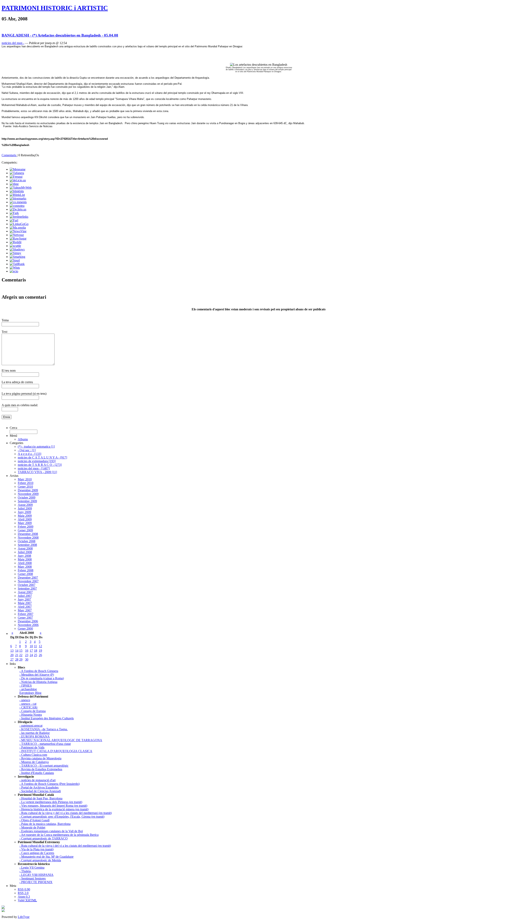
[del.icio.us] (18, 180)
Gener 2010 (25, 486)
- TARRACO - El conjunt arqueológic (43, 765)
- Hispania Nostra (30, 714)
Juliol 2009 (25, 508)
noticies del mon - (13, 43)
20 (12, 655)
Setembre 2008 (27, 545)
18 (35, 650)
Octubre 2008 (26, 541)
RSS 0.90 (24, 889)
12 (40, 646)
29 (20, 659)
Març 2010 (25, 479)
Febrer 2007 (25, 614)
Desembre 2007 (28, 577)
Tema (5, 320)
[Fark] (14, 213)
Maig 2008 (25, 559)
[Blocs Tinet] (3, 907)
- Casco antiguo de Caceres (36, 853)
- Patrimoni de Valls (31, 747)
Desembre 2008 (28, 534)
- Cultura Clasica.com (33, 754)
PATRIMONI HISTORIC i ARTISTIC (55, 8)
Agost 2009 (25, 504)
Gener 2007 (25, 617)
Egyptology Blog (30, 693)
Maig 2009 (25, 515)
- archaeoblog (28, 689)
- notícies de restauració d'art (37, 780)
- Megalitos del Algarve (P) (36, 674)
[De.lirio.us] (18, 209)
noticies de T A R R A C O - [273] (40, 464)
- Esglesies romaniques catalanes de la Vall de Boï (51, 831)
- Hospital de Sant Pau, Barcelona (40, 798)
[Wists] (15, 267)
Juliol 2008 (25, 552)
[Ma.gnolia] (18, 227)
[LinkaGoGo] (19, 224)
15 (20, 650)
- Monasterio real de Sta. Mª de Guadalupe (46, 856)
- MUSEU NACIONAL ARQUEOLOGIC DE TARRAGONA (60, 740)
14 (16, 650)
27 (12, 659)
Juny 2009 (24, 512)
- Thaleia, (25, 871)
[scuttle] (15, 245)
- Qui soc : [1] (27, 450)
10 (31, 646)
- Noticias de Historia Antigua (38, 682)
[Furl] (14, 220)
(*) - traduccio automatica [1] (36, 446)
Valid (27, 900)
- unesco (24, 700)
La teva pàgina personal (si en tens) (24, 393)
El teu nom (9, 370)
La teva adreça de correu (17, 382)
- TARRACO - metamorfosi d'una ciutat (45, 743)
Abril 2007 (25, 606)
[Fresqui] (16, 176)
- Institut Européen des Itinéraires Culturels (46, 718)
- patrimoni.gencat (30, 725)
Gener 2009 (25, 530)
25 (35, 655)
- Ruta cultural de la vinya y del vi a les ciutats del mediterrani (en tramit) (65, 813)
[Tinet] (3, 910)
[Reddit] (15, 242)
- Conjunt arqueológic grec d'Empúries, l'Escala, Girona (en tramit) (61, 816)
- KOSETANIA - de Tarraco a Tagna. (43, 729)
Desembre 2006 (28, 621)
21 (16, 655)
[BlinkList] (17, 195)
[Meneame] (17, 169)
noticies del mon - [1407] (34, 468)
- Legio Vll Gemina (31, 867)
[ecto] (14, 271)
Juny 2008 (24, 555)
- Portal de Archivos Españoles (39, 787)
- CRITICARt (28, 707)
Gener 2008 (25, 574)
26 (40, 655)
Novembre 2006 (28, 625)
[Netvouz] (17, 235)
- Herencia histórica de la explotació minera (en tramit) (53, 809)
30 (26, 659)
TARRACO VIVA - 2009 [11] (37, 472)
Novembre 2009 (28, 494)
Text (4, 331)
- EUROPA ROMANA (34, 736)
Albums (23, 439)
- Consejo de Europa (32, 711)
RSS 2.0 (23, 893)
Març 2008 (25, 566)
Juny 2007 (24, 599)
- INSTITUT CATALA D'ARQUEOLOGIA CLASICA (55, 751)
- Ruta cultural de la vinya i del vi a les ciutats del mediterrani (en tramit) (65, 845)
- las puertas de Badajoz (34, 733)
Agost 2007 (25, 592)
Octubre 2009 (26, 497)
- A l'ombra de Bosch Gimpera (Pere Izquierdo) (49, 784)
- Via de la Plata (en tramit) (36, 849)
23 (26, 655)
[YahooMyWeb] (21, 187)
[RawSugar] (18, 238)
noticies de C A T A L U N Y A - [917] (42, 457)
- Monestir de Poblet (32, 827)
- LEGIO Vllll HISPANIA (36, 875)
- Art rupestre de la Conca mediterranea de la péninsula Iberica (59, 834)
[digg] (14, 184)
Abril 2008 (25, 563)
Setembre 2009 (27, 501)
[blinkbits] (17, 191)
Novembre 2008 (28, 537)
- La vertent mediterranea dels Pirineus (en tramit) (50, 802)
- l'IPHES (25, 685)
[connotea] (17, 205)
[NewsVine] (18, 231)
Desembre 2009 (28, 490)
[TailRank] (17, 264)
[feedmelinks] (19, 216)
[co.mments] (18, 202)
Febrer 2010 (25, 483)
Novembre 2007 (28, 581)
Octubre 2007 (26, 585)
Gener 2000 (25, 628)
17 (31, 650)
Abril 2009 (25, 519)
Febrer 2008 (25, 570)
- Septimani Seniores (32, 878)
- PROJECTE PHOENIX (36, 882)
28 (16, 659)
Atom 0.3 (24, 896)
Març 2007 (25, 610)
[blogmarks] (18, 198)
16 (26, 650)
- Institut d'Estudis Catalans (36, 773)
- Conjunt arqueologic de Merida (40, 860)
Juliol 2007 (25, 595)
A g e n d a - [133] (29, 454)
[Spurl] (15, 260)
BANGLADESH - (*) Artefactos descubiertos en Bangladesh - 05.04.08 (60, 35)
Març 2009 (25, 523)
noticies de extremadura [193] (37, 461)
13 (12, 650)
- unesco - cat (27, 703)
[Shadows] (17, 249)
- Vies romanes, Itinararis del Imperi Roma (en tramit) (53, 805)
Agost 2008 (25, 548)
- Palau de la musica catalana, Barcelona (44, 824)
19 (40, 650)
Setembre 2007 (27, 588)
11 (35, 646)
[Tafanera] (17, 173)
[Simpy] (15, 253)
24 (31, 655)
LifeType (23, 917)
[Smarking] (17, 256)
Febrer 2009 (25, 526)
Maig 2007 (25, 603)
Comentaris (9, 155)
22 (20, 655)
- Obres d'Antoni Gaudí (34, 820)
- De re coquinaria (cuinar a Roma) (41, 678)
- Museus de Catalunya (34, 762)
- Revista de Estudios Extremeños (40, 769)
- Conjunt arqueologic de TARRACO (43, 838)
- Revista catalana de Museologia (40, 758)
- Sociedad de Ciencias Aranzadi (40, 791)
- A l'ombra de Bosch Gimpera (38, 671)
